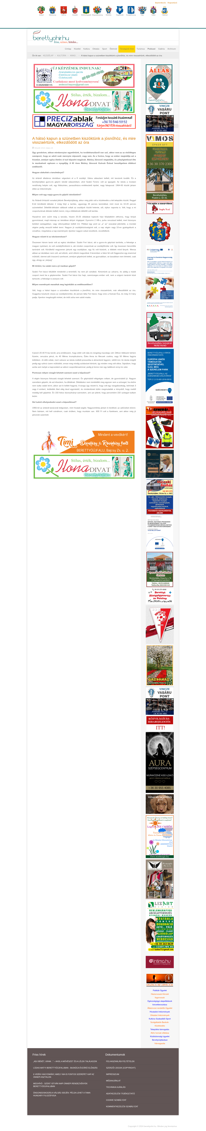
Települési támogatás (159, 1029)
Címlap (68, 49)
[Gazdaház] (159, 665)
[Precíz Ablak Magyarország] (84, 121)
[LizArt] (160, 925)
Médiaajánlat (113, 1081)
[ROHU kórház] (160, 277)
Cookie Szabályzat (116, 1100)
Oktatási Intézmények (159, 1015)
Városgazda (159, 1043)
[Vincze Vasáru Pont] (160, 701)
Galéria (161, 49)
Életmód (113, 49)
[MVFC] (160, 624)
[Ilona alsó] (84, 466)
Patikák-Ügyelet (160, 990)
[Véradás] (159, 208)
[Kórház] (159, 533)
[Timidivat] (84, 442)
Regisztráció (172, 3)
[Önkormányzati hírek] (160, 229)
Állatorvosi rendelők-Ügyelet (159, 1008)
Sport (104, 49)
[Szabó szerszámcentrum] (159, 569)
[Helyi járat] (159, 330)
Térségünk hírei (127, 49)
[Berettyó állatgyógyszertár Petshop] (160, 596)
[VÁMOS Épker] (160, 167)
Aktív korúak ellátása (160, 1033)
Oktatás (95, 49)
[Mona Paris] (160, 879)
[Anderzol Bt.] (84, 76)
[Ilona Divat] (84, 101)
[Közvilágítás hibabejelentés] (159, 723)
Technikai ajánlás (115, 1087)
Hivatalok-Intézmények (160, 1012)
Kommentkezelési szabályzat (122, 1106)
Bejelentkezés (160, 3)
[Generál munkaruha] (160, 427)
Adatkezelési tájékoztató (120, 1093)
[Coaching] (160, 836)
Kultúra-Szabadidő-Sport (160, 1019)
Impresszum (112, 1074)
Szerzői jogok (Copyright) (121, 1068)
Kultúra (86, 49)
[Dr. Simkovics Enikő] (160, 463)
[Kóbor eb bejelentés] (160, 804)
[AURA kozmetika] (160, 762)
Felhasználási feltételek (120, 1061)
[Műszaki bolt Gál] (159, 496)
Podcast (151, 49)
